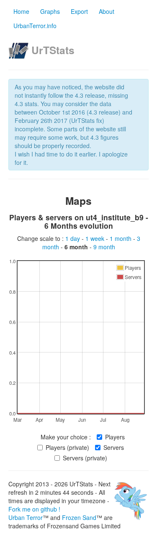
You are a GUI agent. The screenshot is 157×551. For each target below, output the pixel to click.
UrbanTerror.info (35, 25)
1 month (121, 238)
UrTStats (53, 49)
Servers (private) (85, 458)
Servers (113, 447)
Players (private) (67, 447)
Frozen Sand (79, 517)
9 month (104, 247)
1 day (73, 238)
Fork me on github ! (34, 509)
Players (115, 437)
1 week (95, 238)
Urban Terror (25, 517)
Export (79, 11)
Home (21, 11)
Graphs (50, 11)
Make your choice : (66, 437)
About (106, 11)
